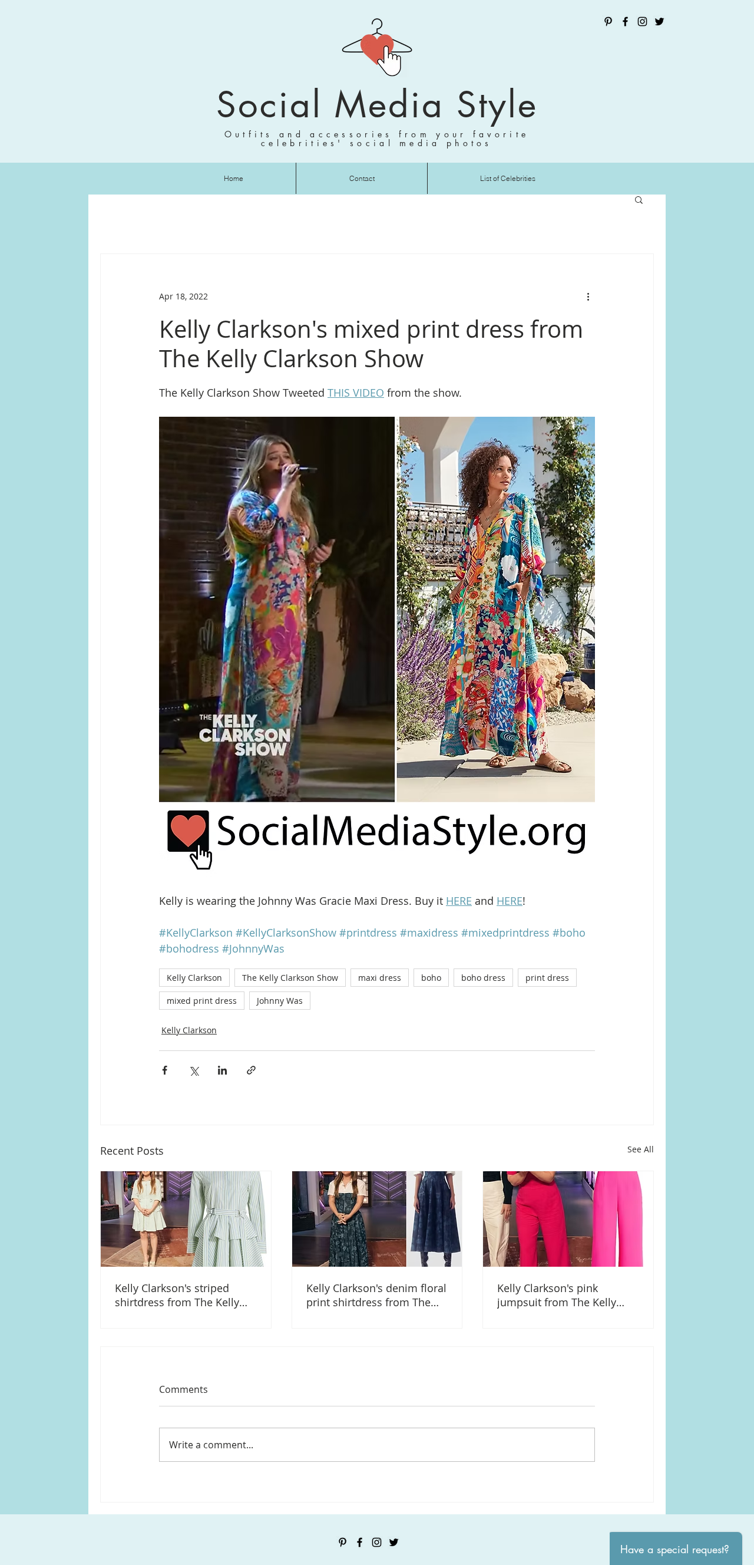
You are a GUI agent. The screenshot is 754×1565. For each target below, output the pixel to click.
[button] (638, 199)
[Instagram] (642, 21)
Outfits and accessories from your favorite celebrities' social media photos (377, 139)
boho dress (483, 977)
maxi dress (379, 977)
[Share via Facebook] (164, 1070)
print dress (547, 977)
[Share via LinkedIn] (222, 1070)
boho (431, 977)
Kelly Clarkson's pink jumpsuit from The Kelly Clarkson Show (556, 1295)
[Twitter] (659, 21)
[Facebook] (625, 21)
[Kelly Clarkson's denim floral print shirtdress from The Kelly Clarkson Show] (377, 1219)
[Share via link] (251, 1070)
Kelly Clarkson (194, 977)
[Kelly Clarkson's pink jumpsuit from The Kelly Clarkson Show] (568, 1219)
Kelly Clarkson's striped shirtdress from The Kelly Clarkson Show (177, 1295)
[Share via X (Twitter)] (193, 1070)
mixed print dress (202, 1000)
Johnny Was (280, 1000)
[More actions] (588, 296)
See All (640, 1149)
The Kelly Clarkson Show (290, 977)
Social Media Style (377, 104)
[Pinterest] (608, 21)
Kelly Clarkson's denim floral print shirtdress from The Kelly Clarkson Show (376, 1295)
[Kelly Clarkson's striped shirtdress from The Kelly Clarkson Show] (186, 1219)
